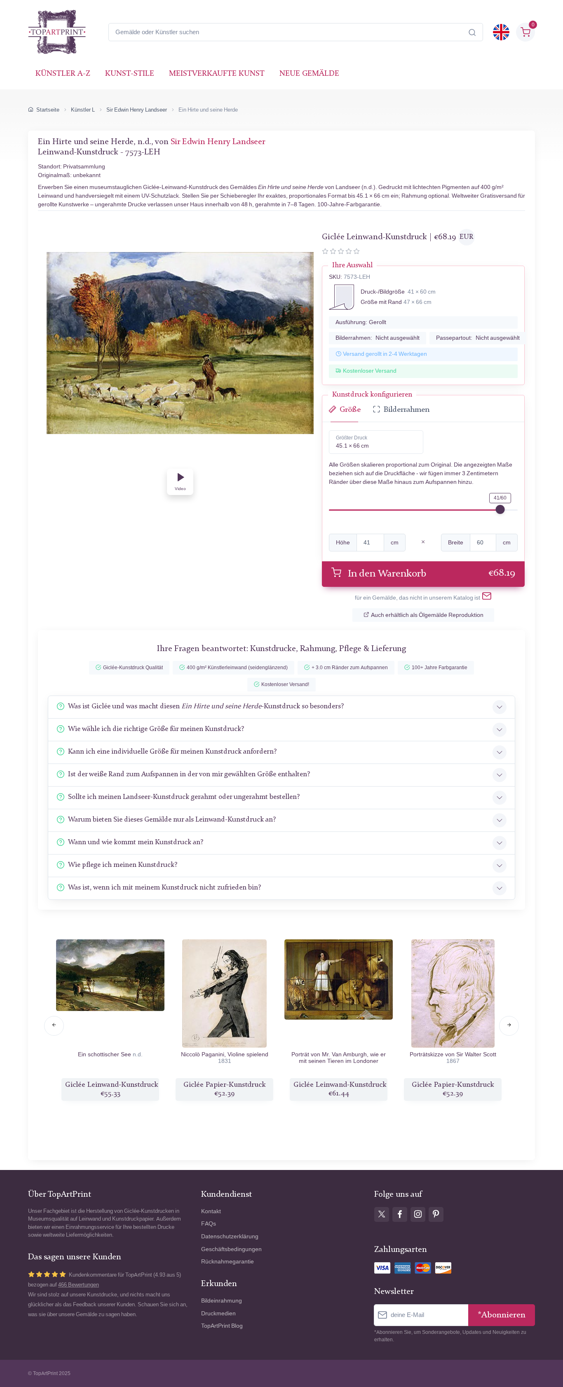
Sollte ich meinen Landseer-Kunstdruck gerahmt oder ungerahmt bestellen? (184, 797)
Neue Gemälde (309, 74)
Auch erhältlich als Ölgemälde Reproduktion (427, 615)
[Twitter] (381, 1214)
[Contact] (487, 597)
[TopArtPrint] (57, 32)
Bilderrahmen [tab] (406, 410)
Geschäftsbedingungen (231, 1249)
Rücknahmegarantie (227, 1261)
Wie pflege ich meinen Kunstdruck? (122, 865)
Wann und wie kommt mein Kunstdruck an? (135, 842)
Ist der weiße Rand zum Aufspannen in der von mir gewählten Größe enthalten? (189, 774)
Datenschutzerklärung (229, 1236)
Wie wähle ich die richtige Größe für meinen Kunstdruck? (156, 729)
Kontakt (211, 1211)
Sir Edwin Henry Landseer (136, 110)
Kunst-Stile (129, 74)
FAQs (208, 1223)
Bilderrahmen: (377, 337)
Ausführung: (360, 322)
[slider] (500, 509)
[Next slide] (509, 1026)
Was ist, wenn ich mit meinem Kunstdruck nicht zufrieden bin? (164, 887)
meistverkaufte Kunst (217, 74)
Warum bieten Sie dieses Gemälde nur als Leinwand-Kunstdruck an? (172, 819)
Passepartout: (478, 337)
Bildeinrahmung (221, 1300)
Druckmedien (218, 1313)
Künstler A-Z (62, 74)
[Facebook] (399, 1214)
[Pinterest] (436, 1214)
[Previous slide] (54, 1026)
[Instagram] (418, 1214)
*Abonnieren (501, 1315)
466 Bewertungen (78, 1285)
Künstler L (83, 110)
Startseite (47, 110)
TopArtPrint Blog (222, 1325)
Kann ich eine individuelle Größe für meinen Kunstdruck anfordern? (172, 751)
